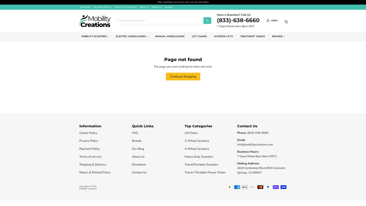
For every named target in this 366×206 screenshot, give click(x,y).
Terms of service (90, 157)
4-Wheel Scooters (197, 149)
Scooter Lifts (223, 36)
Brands (277, 36)
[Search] (207, 20)
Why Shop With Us (102, 7)
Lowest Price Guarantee (125, 7)
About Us (144, 7)
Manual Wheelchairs (170, 36)
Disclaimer (139, 165)
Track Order (84, 7)
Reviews (169, 7)
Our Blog (138, 149)
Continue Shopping (183, 76)
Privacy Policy (88, 141)
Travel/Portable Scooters (201, 165)
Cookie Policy (88, 133)
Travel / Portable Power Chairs (205, 172)
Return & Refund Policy (95, 172)
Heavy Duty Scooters (199, 157)
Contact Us (157, 7)
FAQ (135, 133)
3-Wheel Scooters (197, 141)
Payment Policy (89, 149)
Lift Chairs (199, 36)
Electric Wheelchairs (131, 36)
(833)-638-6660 (238, 20)
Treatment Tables (252, 36)
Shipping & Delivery (92, 165)
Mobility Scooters (94, 36)
